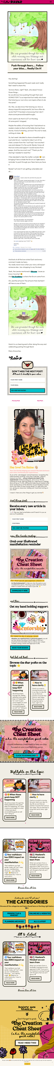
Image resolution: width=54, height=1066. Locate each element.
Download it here (20, 591)
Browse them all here (27, 887)
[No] (52, 1062)
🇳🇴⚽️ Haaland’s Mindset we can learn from (37, 857)
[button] (50, 693)
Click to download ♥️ (27, 755)
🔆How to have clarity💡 (39, 684)
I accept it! (27, 1063)
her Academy (17, 276)
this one (34, 271)
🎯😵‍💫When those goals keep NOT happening (18, 686)
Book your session (20, 648)
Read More (18, 712)
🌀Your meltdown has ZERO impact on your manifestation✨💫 (14, 858)
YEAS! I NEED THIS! (27, 1042)
